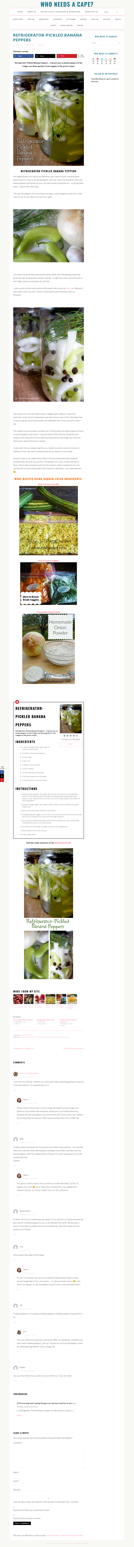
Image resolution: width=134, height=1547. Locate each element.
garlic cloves (53, 1037)
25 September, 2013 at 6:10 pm (31, 1178)
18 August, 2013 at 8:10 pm (27, 1077)
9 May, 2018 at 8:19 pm (29, 1335)
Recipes (28, 1035)
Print (70, 744)
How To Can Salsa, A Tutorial (17, 1006)
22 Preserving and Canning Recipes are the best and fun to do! (44, 1403)
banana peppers (24, 1037)
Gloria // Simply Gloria (29, 1073)
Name (16, 1472)
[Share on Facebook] (2, 772)
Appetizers (22, 1035)
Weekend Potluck (62, 843)
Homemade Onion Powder (48, 612)
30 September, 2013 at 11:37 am (28, 1214)
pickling (62, 1037)
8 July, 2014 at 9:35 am (29, 1273)
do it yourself (37, 1037)
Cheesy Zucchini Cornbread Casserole (71, 1006)
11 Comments (41, 45)
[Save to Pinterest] (2, 780)
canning (31, 1037)
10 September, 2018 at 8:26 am (27, 1371)
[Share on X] (2, 776)
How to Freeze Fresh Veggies (60, 1006)
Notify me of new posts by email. (27, 1518)
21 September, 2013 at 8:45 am (27, 1142)
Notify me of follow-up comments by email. (31, 1510)
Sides (31, 1035)
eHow (68, 288)
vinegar (67, 1037)
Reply (15, 1090)
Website (17, 1490)
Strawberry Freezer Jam (38, 1006)
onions (58, 1037)
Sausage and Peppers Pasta (46, 1020)
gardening (46, 1037)
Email (16, 1481)
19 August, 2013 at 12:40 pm (30, 1103)
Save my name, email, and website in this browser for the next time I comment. (46, 1502)
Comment (18, 1443)
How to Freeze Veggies (48, 560)
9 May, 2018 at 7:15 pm (25, 1309)
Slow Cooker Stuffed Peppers (23, 1020)
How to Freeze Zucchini (48, 484)
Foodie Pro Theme (82, 1543)
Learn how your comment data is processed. (64, 1535)
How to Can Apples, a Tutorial (28, 1006)
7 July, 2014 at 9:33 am (25, 1250)
